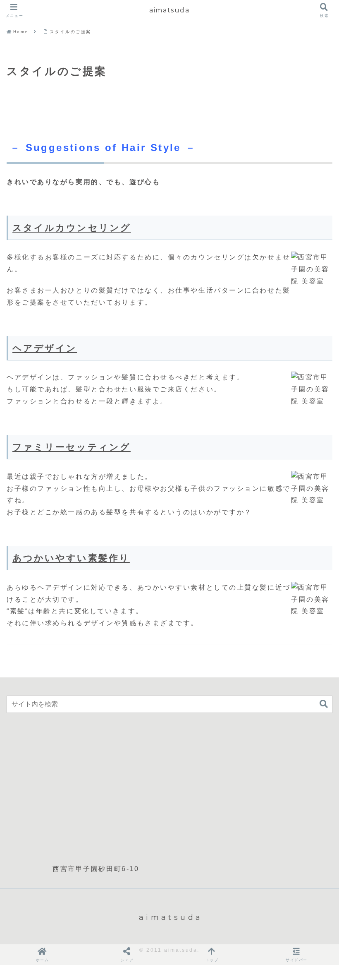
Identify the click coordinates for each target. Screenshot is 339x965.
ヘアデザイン (44, 348)
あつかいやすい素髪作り (71, 558)
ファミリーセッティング (71, 447)
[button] (323, 704)
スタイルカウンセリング (71, 228)
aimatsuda (169, 10)
